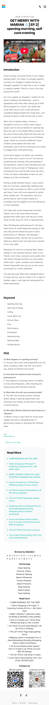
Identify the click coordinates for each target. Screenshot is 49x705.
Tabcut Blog (32, 703)
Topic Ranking (24, 593)
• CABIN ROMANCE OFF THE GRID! (24, 602)
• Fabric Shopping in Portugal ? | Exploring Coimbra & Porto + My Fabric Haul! (24, 608)
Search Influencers (24, 577)
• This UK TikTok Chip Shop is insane (25, 655)
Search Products (24, 584)
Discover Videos (24, 571)
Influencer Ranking (24, 574)
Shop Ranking (24, 587)
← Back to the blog (12, 442)
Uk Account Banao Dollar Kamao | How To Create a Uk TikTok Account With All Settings (24, 522)
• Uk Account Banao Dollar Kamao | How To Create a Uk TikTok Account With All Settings (24, 649)
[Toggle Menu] (45, 6)
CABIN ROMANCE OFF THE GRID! (23, 458)
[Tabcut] (4, 6)
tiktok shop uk (9, 436)
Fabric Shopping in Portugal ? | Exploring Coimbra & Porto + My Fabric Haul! (23, 466)
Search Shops (24, 590)
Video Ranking (24, 568)
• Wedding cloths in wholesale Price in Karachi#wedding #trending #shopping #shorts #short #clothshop (24, 640)
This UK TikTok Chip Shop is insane (24, 530)
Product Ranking (24, 580)
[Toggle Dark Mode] (40, 6)
